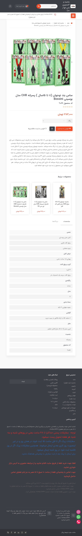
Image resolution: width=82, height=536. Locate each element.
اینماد (23, 381)
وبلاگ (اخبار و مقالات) (51, 379)
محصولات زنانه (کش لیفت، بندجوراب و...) (69, 403)
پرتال (62, 532)
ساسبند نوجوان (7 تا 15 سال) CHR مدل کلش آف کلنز (62, 204)
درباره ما (55, 398)
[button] (21, 6)
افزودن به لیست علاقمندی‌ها (36, 129)
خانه (74, 379)
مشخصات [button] (66, 221)
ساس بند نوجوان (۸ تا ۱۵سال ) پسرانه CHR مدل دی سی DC (41, 204)
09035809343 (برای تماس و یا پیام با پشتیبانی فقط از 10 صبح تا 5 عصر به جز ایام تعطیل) (30, 15)
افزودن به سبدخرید (63, 129)
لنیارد (74, 392)
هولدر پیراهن (71, 395)
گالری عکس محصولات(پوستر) (52, 384)
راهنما (56, 389)
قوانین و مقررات (53, 392)
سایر (74, 414)
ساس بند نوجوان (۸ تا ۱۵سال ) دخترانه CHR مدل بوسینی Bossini (20, 204)
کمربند (74, 389)
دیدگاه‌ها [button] (55, 221)
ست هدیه (72, 399)
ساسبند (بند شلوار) (70, 383)
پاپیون (74, 386)
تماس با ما (54, 401)
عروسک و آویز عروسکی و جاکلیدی (69, 409)
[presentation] (71, 62)
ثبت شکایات (54, 395)
